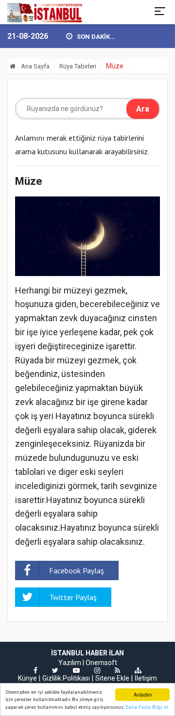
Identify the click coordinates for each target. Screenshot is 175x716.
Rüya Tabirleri (77, 66)
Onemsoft (101, 663)
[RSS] (117, 670)
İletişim (146, 678)
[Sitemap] (138, 670)
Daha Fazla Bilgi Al (146, 707)
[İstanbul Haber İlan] (45, 12)
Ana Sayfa (34, 66)
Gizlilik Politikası (66, 678)
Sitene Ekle (112, 678)
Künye (27, 678)
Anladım (143, 694)
